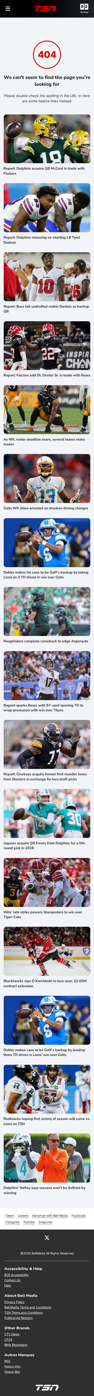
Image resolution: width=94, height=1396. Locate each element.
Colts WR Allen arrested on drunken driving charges (45, 508)
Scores (84, 12)
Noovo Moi (12, 1372)
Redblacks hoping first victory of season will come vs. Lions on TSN (46, 1121)
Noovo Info (12, 1366)
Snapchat (45, 1222)
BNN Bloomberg (16, 1345)
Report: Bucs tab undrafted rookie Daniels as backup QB (46, 309)
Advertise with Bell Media (50, 1215)
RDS (7, 1361)
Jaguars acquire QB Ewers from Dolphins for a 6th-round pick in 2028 (44, 845)
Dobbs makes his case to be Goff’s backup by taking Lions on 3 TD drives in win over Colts (46, 575)
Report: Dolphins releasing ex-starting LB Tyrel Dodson (41, 240)
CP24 (8, 1339)
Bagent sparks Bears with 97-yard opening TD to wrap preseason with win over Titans (43, 708)
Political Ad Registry (18, 1318)
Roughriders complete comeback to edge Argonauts (45, 641)
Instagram (12, 1222)
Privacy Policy (14, 1302)
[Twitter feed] (47, 1237)
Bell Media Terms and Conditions (27, 1307)
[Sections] (7, 8)
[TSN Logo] (45, 8)
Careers (23, 1215)
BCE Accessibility (16, 1275)
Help (7, 1285)
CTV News (11, 1334)
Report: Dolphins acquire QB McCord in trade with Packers (44, 171)
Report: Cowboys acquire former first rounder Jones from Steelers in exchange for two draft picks (45, 776)
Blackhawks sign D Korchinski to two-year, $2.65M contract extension (45, 983)
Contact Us (12, 1280)
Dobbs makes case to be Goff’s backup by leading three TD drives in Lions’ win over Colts (44, 1052)
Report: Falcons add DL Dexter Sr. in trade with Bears (47, 375)
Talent (9, 1215)
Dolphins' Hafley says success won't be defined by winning (44, 1190)
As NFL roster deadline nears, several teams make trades (44, 442)
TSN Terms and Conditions (23, 1312)
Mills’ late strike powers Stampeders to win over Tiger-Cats (42, 914)
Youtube (29, 1222)
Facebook (78, 1215)
